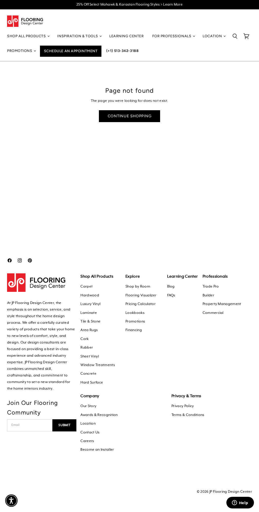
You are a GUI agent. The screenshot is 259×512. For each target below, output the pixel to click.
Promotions (135, 321)
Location (88, 424)
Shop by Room (137, 287)
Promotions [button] (20, 51)
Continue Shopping (130, 116)
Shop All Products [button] (27, 36)
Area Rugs (89, 330)
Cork (84, 339)
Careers (87, 441)
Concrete (88, 374)
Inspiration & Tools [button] (78, 36)
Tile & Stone (90, 321)
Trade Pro (211, 287)
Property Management (222, 304)
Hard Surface (91, 383)
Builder (208, 295)
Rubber (86, 348)
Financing (133, 330)
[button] (11, 500)
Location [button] (213, 36)
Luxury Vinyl (90, 304)
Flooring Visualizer (140, 295)
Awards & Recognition (99, 415)
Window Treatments (97, 365)
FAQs (171, 295)
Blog (171, 287)
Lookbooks (134, 313)
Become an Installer (97, 450)
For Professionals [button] (172, 36)
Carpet (86, 287)
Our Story (88, 406)
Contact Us (89, 432)
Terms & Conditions (187, 415)
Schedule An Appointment (71, 51)
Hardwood (89, 295)
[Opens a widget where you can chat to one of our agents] (240, 503)
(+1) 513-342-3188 (122, 51)
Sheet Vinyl (89, 356)
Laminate (88, 313)
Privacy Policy (182, 406)
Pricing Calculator (140, 304)
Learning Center (126, 36)
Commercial (213, 313)
